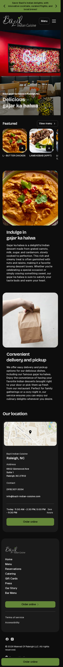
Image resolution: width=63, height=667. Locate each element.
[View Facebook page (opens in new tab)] (7, 639)
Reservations (13, 569)
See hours (50, 511)
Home (8, 559)
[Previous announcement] (4, 6)
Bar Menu (11, 593)
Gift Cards (11, 578)
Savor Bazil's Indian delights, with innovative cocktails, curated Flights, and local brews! (30, 6)
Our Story (11, 588)
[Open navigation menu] (54, 21)
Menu (44, 21)
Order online (30, 521)
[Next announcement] (56, 6)
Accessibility (12, 622)
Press (8, 583)
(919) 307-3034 (15, 490)
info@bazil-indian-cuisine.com (23, 497)
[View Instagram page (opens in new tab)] (12, 639)
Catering (10, 573)
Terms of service (14, 617)
